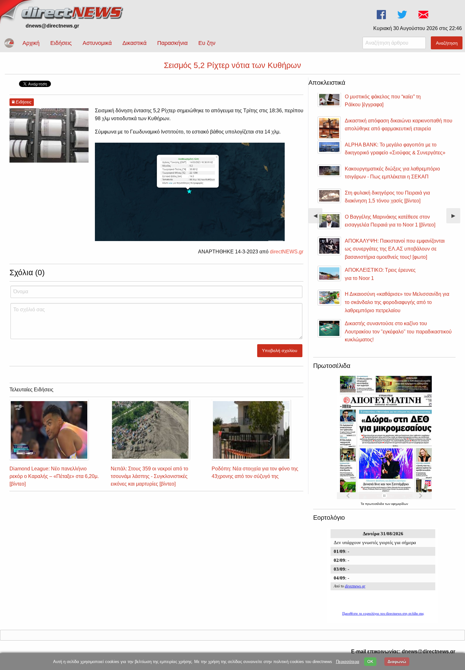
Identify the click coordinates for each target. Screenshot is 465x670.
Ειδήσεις (61, 43)
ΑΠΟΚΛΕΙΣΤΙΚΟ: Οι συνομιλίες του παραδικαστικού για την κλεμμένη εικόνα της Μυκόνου (412, 259)
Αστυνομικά (97, 43)
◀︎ (317, 218)
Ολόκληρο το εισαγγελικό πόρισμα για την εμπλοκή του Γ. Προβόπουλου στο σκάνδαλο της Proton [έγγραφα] (412, 153)
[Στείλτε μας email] (424, 15)
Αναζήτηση (447, 43)
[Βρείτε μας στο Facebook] (382, 15)
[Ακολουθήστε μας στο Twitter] (402, 15)
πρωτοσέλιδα (375, 504)
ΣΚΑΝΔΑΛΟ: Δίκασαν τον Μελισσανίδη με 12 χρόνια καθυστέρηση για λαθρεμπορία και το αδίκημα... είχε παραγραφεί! (413, 182)
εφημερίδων (399, 504)
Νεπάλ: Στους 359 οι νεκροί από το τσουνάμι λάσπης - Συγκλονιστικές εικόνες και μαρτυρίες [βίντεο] (149, 476)
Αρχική (31, 43)
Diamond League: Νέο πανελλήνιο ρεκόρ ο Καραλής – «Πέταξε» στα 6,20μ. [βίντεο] (54, 476)
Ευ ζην (206, 43)
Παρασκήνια (172, 43)
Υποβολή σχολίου (279, 350)
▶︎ (455, 218)
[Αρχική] (73, 12)
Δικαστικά (134, 43)
